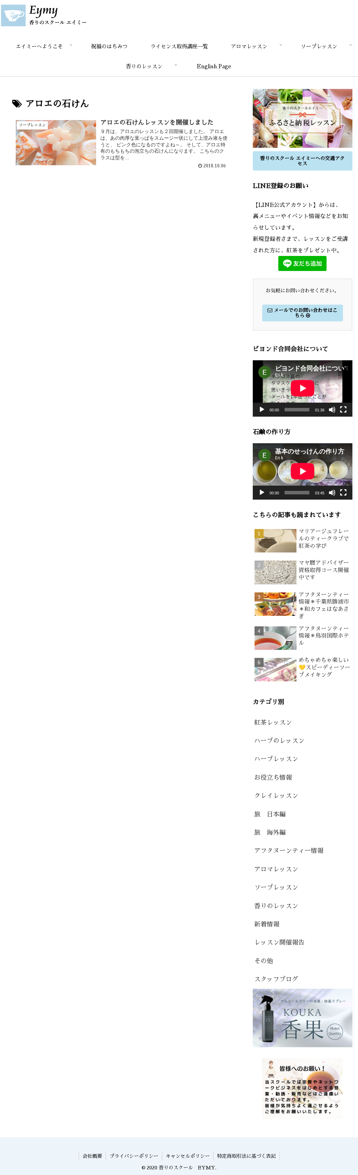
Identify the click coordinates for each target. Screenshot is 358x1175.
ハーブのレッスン (279, 741)
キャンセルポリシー (188, 1156)
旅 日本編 (270, 814)
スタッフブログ (276, 979)
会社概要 (92, 1156)
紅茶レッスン (273, 722)
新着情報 (266, 924)
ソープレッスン (276, 887)
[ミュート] (332, 409)
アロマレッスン (276, 869)
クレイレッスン (276, 796)
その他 (263, 961)
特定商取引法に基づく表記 (246, 1156)
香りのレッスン (276, 906)
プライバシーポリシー (133, 1156)
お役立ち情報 (273, 777)
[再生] (261, 409)
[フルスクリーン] (343, 409)
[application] (302, 388)
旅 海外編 (270, 832)
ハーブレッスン (276, 759)
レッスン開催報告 (279, 942)
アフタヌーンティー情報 (288, 851)
